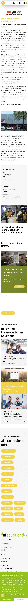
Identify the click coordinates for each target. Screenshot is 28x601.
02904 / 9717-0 (7, 195)
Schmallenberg (9, 485)
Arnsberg (19, 503)
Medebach (7, 474)
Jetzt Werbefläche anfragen (8, 547)
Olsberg (6, 491)
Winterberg (7, 457)
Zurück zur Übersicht (8, 313)
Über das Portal (5, 544)
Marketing (22, 595)
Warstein (7, 514)
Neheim (6, 480)
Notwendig (7, 595)
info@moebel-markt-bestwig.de (11, 197)
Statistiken (14, 595)
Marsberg (7, 520)
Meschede (7, 497)
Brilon (19, 514)
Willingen (7, 462)
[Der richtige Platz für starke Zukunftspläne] (14, 380)
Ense (18, 508)
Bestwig (6, 503)
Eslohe (20, 520)
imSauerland (8, 451)
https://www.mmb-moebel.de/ (11, 199)
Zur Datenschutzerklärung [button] (12, 591)
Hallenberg (7, 468)
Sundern (7, 508)
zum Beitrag (19, 283)
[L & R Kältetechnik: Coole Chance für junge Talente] (14, 409)
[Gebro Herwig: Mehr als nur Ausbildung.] (14, 352)
